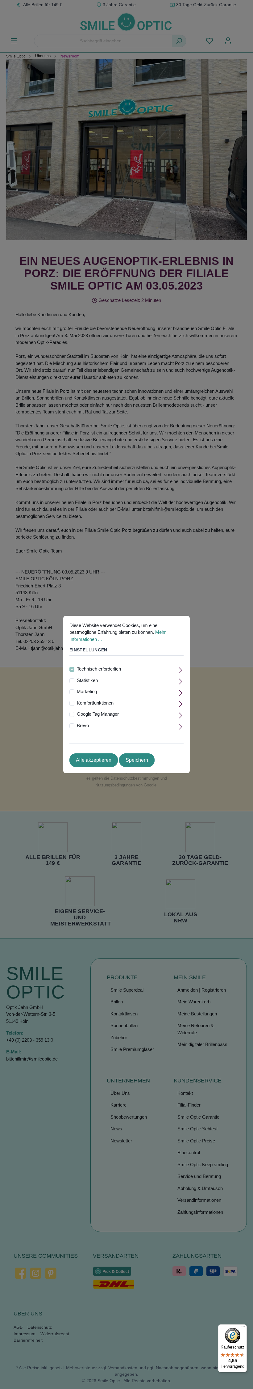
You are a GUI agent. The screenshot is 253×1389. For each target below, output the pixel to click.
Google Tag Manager (98, 714)
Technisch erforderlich (99, 668)
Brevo (83, 725)
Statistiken (87, 680)
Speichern (137, 760)
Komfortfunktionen (95, 702)
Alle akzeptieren (93, 760)
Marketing (87, 691)
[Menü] (243, 1328)
